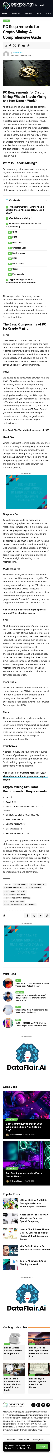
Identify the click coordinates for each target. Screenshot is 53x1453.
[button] (42, 1446)
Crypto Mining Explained (14, 891)
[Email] (23, 45)
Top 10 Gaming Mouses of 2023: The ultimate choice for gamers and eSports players (25, 776)
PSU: (14, 258)
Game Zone (11, 1119)
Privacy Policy (10, 1448)
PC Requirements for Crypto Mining (19, 905)
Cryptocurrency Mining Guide (17, 898)
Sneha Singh (17, 1135)
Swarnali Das (18, 53)
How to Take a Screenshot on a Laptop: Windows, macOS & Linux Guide (12, 1384)
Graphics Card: (19, 248)
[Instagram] (38, 1405)
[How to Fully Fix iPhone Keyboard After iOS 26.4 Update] (39, 1369)
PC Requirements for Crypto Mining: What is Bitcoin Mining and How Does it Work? (25, 210)
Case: (15, 269)
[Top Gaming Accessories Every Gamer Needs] (26, 1155)
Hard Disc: (17, 242)
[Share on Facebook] (10, 45)
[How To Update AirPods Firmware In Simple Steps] (14, 1338)
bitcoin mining (20, 884)
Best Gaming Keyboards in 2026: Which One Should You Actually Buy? (24, 1127)
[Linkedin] (48, 1405)
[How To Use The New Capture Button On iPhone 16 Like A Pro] (39, 1338)
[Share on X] (14, 45)
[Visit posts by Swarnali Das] (6, 54)
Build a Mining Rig (33, 888)
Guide (6, 20)
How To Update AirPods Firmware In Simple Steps (13, 1351)
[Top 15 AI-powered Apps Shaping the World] (10, 1264)
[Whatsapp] (33, 1405)
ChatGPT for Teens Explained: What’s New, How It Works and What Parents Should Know (31, 997)
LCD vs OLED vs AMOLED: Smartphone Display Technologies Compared (33, 1203)
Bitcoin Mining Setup (13, 888)
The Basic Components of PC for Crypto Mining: (23, 225)
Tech (18, 980)
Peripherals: (18, 274)
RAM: (15, 237)
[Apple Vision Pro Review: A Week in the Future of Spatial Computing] (10, 1218)
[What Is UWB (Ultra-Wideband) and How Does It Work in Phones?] (8, 1010)
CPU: (14, 232)
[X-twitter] (43, 1405)
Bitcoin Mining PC (37, 884)
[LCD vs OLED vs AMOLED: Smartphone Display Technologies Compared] (10, 1203)
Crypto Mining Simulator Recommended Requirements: (21, 281)
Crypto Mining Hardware (14, 894)
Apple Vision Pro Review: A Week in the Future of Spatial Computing (34, 1218)
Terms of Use (25, 1448)
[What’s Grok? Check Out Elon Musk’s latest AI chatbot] (10, 1250)
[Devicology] (18, 5)
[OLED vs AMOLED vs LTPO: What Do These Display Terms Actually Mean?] (8, 1023)
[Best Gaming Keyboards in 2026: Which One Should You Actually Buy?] (26, 1105)
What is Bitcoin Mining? (20, 218)
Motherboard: (19, 253)
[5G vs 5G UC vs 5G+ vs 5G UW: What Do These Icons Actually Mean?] (8, 983)
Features (19, 992)
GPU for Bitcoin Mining (14, 901)
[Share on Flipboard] (19, 45)
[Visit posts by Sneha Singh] (7, 1134)
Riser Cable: (18, 264)
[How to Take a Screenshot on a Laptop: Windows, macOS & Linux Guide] (14, 1369)
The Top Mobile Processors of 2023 (31, 430)
